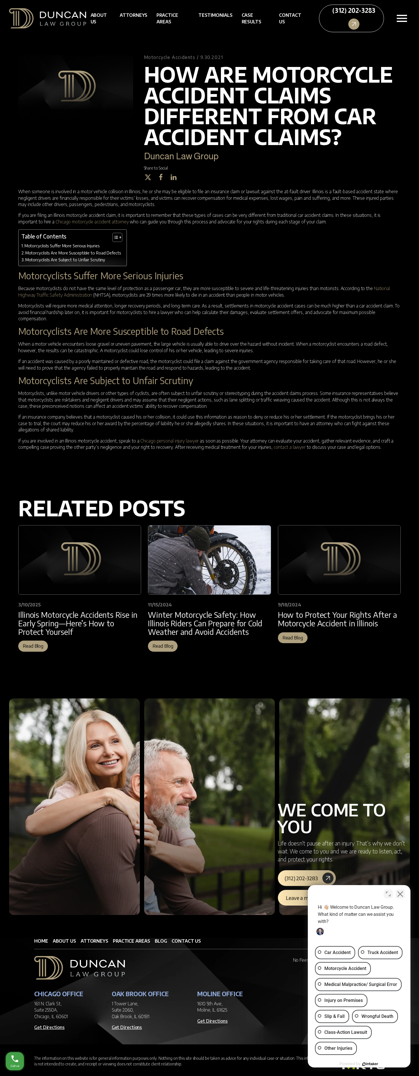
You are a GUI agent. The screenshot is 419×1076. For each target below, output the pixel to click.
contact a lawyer (290, 447)
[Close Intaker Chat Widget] (400, 893)
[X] (150, 177)
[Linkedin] (175, 177)
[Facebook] (162, 177)
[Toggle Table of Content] (114, 237)
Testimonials (215, 15)
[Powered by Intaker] (370, 1064)
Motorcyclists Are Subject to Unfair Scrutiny (65, 259)
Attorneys (133, 15)
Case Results (251, 18)
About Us (99, 18)
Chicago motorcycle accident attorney (92, 222)
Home (41, 941)
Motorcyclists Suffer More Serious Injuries (62, 245)
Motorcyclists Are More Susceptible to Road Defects (73, 252)
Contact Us (290, 18)
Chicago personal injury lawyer (169, 441)
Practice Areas (167, 18)
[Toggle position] (388, 893)
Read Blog (33, 646)
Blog (161, 941)
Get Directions (49, 1027)
